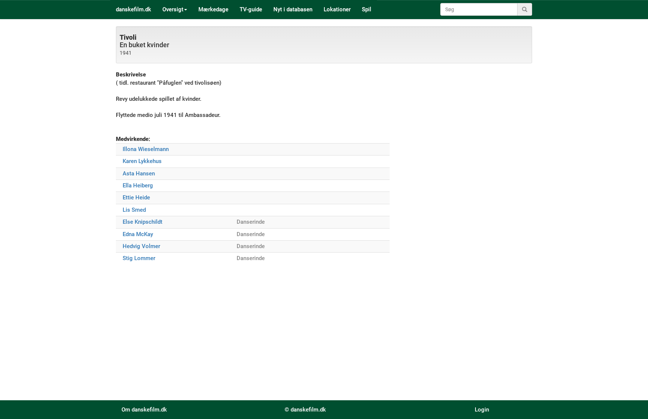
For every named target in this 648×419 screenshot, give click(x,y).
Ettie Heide (136, 197)
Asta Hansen (139, 173)
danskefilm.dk (133, 9)
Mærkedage (213, 9)
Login (482, 409)
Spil (366, 9)
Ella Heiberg (138, 185)
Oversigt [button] (172, 9)
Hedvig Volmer (141, 246)
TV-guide (251, 9)
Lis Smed (134, 210)
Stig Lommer (139, 258)
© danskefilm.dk (305, 409)
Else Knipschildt (142, 221)
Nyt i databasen (292, 9)
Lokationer (337, 9)
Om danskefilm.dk (144, 409)
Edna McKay (138, 234)
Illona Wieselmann (146, 149)
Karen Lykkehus (142, 161)
